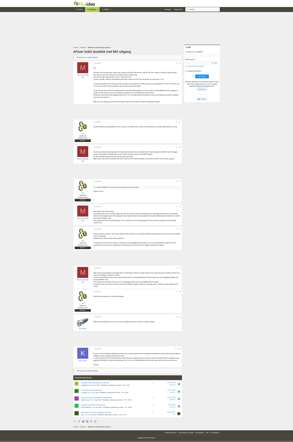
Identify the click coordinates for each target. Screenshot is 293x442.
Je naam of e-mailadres (194, 52)
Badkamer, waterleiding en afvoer (111, 385)
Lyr (83, 415)
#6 (179, 229)
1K (125, 415)
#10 (179, 349)
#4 (179, 181)
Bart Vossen (86, 400)
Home (80, 9)
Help (207, 433)
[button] (98, 9)
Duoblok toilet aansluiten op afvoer (95, 383)
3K (128, 385)
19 (126, 400)
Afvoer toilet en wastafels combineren (96, 398)
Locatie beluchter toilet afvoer (93, 405)
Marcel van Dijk (82, 75)
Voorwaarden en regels (186, 433)
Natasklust (86, 385)
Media (106, 9)
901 (130, 400)
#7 (179, 268)
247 (127, 392)
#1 (179, 63)
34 (121, 415)
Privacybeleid (199, 433)
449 (131, 407)
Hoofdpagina (214, 433)
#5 (179, 206)
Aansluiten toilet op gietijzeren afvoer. (96, 412)
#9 (179, 317)
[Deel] (176, 63)
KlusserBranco (87, 407)
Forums (93, 9)
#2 (179, 122)
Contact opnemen (171, 433)
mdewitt (85, 392)
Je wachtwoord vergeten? (194, 66)
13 (124, 385)
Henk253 (172, 385)
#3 (179, 147)
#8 (179, 291)
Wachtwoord (190, 59)
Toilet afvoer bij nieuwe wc (91, 390)
